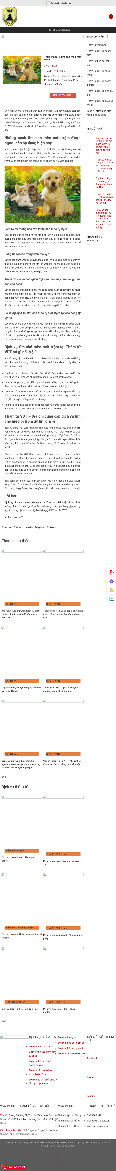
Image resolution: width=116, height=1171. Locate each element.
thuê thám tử (54, 80)
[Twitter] (91, 1070)
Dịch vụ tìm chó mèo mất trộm (60, 76)
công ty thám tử (102, 1142)
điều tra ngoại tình (66, 1146)
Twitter (90, 1077)
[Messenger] (111, 581)
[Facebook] (91, 1051)
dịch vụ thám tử (85, 1142)
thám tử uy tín (48, 1146)
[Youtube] (91, 1089)
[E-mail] (111, 590)
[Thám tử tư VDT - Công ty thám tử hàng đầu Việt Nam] (14, 16)
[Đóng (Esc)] (3, 1153)
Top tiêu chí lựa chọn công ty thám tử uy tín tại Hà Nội (104, 183)
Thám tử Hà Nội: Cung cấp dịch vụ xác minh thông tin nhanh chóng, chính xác (63, 614)
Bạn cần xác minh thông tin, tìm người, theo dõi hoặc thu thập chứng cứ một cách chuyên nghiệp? (21, 764)
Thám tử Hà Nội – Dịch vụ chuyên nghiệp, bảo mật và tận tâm (105, 198)
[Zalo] (111, 599)
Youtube (91, 1096)
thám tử (71, 1142)
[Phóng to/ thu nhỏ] (12, 1153)
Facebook (92, 1058)
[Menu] (111, 16)
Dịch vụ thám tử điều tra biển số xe (20, 1009)
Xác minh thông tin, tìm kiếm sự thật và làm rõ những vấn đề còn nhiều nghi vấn (20, 614)
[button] (7, 527)
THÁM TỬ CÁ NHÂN (54, 71)
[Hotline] (111, 572)
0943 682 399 (16, 1167)
